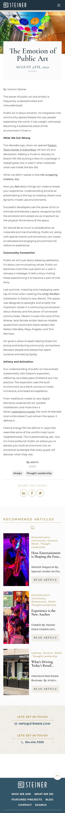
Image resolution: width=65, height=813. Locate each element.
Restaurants (39, 601)
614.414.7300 (34, 742)
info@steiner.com (34, 723)
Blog (50, 799)
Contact (25, 804)
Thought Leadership (15, 19)
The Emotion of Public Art (19, 24)
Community (38, 540)
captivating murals (23, 411)
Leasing (36, 652)
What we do (44, 794)
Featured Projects (27, 799)
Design (17, 473)
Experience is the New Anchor (43, 612)
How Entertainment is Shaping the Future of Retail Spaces (46, 556)
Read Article (45, 580)
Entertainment (40, 537)
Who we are (21, 794)
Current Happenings (16, 15)
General (53, 540)
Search (41, 804)
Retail (35, 543)
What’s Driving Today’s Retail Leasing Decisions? (45, 665)
